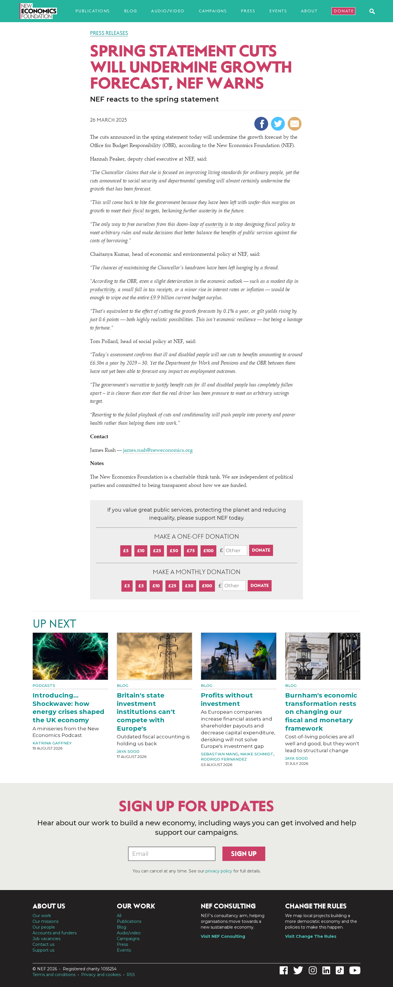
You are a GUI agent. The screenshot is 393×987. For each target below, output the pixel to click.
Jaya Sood (128, 751)
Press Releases (109, 33)
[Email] (295, 123)
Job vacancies (46, 938)
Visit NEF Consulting (223, 936)
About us (49, 906)
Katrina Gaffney (52, 743)
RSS (131, 974)
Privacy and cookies (101, 974)
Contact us (43, 944)
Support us (43, 950)
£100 (208, 550)
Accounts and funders (55, 932)
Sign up (244, 854)
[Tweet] (278, 123)
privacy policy (218, 871)
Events (278, 11)
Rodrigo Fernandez (224, 759)
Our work (42, 915)
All (119, 915)
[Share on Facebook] (262, 123)
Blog (130, 11)
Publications (92, 11)
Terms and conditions (54, 974)
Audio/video (168, 11)
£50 (174, 550)
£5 (126, 550)
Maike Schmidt (256, 754)
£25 (157, 550)
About (309, 11)
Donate (344, 11)
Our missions (45, 921)
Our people (44, 927)
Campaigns (213, 11)
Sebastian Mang (219, 754)
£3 (127, 585)
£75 (191, 550)
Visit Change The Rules (310, 936)
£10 (140, 550)
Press (248, 11)
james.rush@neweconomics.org (157, 450)
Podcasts (44, 685)
